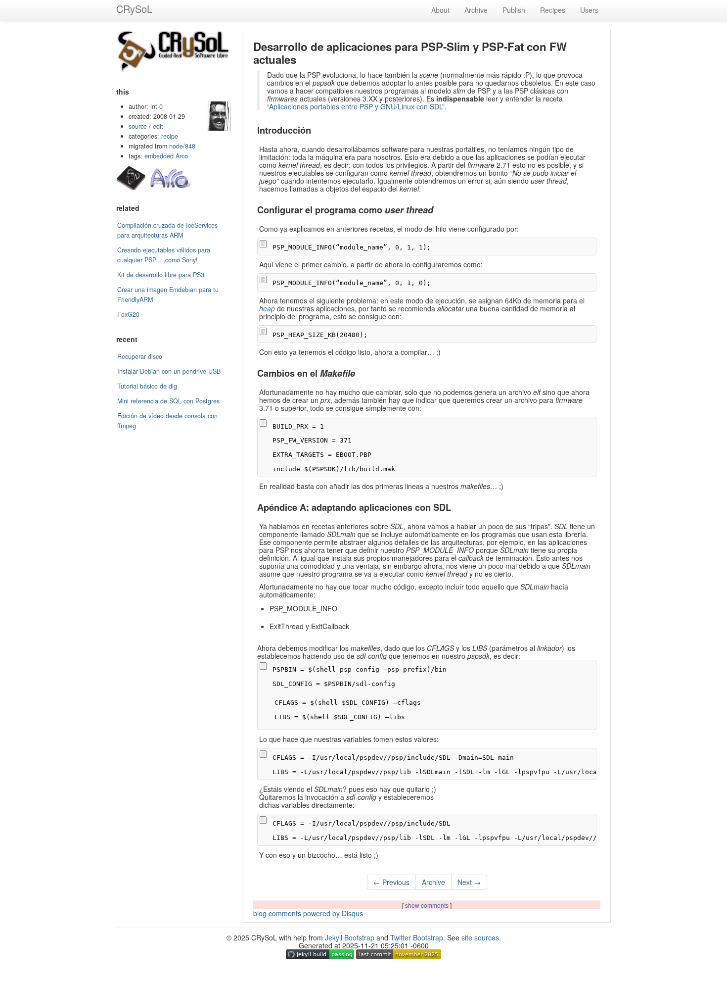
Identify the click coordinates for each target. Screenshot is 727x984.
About (440, 10)
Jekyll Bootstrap (349, 937)
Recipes (552, 10)
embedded (159, 155)
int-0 (156, 106)
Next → (469, 882)
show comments (427, 905)
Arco (182, 155)
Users (589, 10)
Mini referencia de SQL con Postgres (168, 400)
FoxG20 (128, 314)
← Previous (391, 882)
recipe (169, 136)
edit (158, 126)
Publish (513, 10)
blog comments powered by (308, 913)
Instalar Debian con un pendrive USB (169, 371)
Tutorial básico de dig (147, 386)
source (138, 126)
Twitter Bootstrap (416, 937)
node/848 (182, 146)
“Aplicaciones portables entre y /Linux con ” (356, 106)
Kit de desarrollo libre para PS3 (160, 274)
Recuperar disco (139, 356)
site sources (480, 937)
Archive (476, 10)
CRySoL (134, 8)
